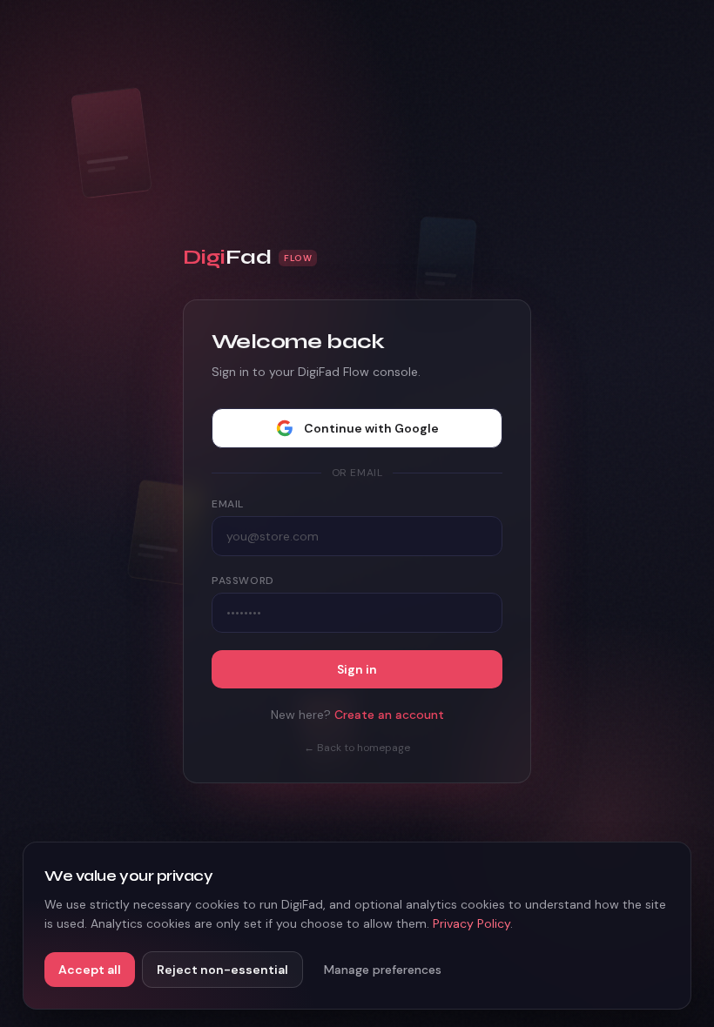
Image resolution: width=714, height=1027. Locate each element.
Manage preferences (382, 969)
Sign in (357, 669)
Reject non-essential (222, 969)
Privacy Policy (471, 923)
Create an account (389, 714)
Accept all (89, 969)
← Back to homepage (357, 748)
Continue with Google (371, 428)
